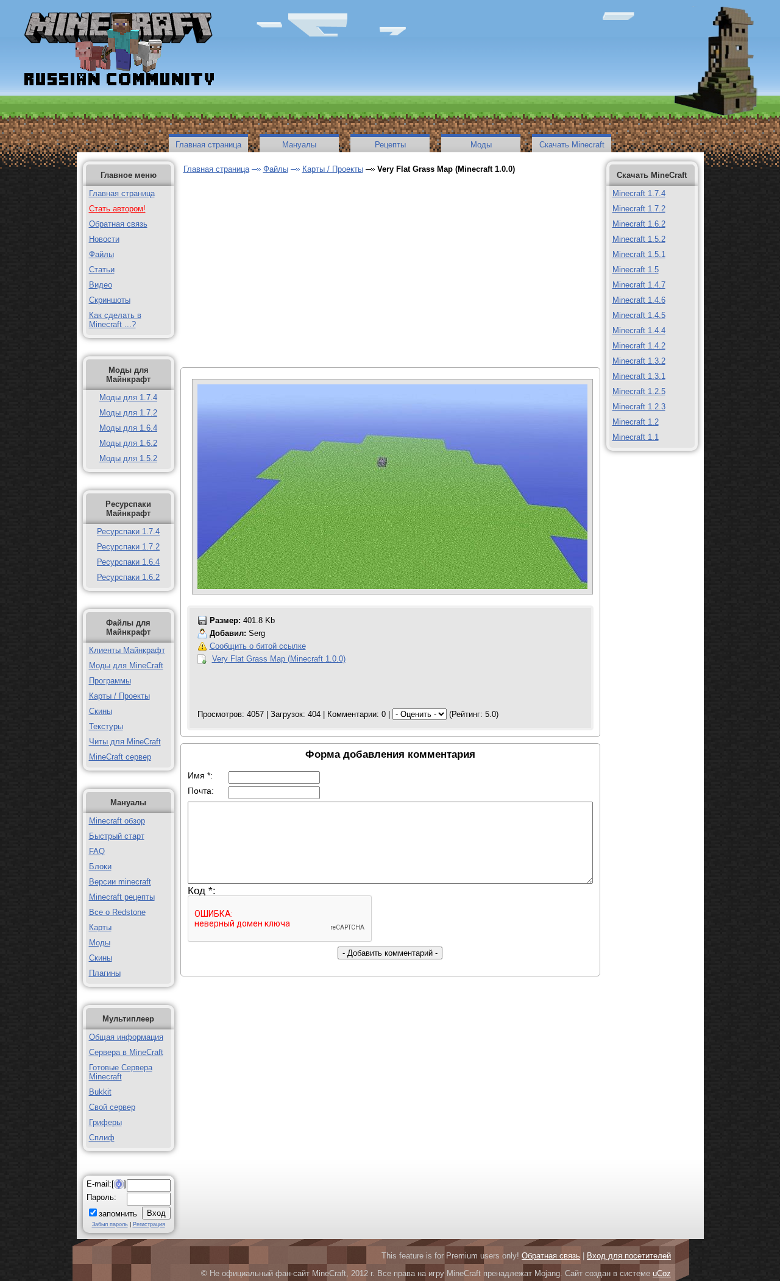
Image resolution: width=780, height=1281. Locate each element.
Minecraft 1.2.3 (638, 406)
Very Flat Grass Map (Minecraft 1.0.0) (279, 658)
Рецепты (390, 144)
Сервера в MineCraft (126, 1052)
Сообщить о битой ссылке (258, 646)
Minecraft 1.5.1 (638, 254)
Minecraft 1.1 (635, 437)
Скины (100, 711)
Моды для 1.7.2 (128, 412)
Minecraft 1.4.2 (638, 345)
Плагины (105, 973)
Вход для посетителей (629, 1255)
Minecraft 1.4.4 (638, 330)
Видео (100, 284)
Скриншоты (109, 300)
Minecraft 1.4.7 (638, 284)
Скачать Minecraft (571, 144)
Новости (104, 239)
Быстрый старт (116, 836)
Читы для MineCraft (125, 741)
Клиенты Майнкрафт (127, 650)
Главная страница (208, 144)
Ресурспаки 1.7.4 (128, 531)
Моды (481, 144)
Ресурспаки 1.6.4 (128, 561)
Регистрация (149, 1224)
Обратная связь (118, 223)
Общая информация (126, 1037)
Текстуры (106, 726)
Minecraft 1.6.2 (638, 223)
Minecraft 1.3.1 (638, 376)
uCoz (662, 1273)
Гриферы (105, 1122)
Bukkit (100, 1091)
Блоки (100, 866)
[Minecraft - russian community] (117, 50)
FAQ (97, 851)
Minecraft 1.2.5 (638, 391)
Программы (110, 680)
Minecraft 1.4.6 (638, 300)
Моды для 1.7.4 (128, 397)
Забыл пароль (110, 1224)
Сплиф (102, 1137)
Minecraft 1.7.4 (638, 193)
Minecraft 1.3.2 (638, 360)
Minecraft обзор (117, 820)
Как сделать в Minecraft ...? (115, 320)
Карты (100, 927)
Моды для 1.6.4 (128, 427)
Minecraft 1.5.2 (638, 239)
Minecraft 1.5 (635, 269)
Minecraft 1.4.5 (638, 315)
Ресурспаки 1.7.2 (128, 546)
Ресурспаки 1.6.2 (128, 577)
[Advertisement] (286, 273)
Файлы (101, 254)
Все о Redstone (117, 912)
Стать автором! (117, 208)
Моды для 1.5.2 (128, 458)
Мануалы (299, 144)
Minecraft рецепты (122, 897)
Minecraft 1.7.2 (638, 208)
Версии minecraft (120, 881)
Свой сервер (112, 1107)
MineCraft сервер (120, 756)
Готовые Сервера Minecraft (120, 1072)
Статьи (102, 269)
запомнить (118, 1213)
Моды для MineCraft (126, 665)
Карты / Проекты (119, 695)
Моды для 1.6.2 (128, 443)
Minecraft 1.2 (635, 421)
